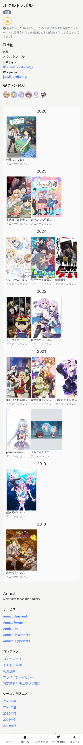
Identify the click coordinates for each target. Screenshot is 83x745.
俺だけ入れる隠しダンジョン (23, 400)
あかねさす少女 (15, 572)
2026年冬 (9, 719)
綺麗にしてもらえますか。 (22, 159)
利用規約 (9, 671)
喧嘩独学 (60, 279)
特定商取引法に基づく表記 (21, 683)
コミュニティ (12, 659)
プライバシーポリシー (18, 677)
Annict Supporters (16, 641)
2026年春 (9, 713)
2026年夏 (9, 707)
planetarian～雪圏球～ (20, 452)
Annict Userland (15, 616)
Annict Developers (16, 635)
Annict (9, 593)
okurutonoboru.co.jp (18, 66)
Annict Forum (13, 622)
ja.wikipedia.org (15, 77)
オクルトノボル (18, 5)
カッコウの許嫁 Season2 (46, 219)
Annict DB (10, 629)
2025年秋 (9, 726)
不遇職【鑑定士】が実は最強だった (27, 219)
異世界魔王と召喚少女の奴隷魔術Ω (52, 400)
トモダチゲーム (15, 340)
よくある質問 (12, 665)
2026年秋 (9, 701)
